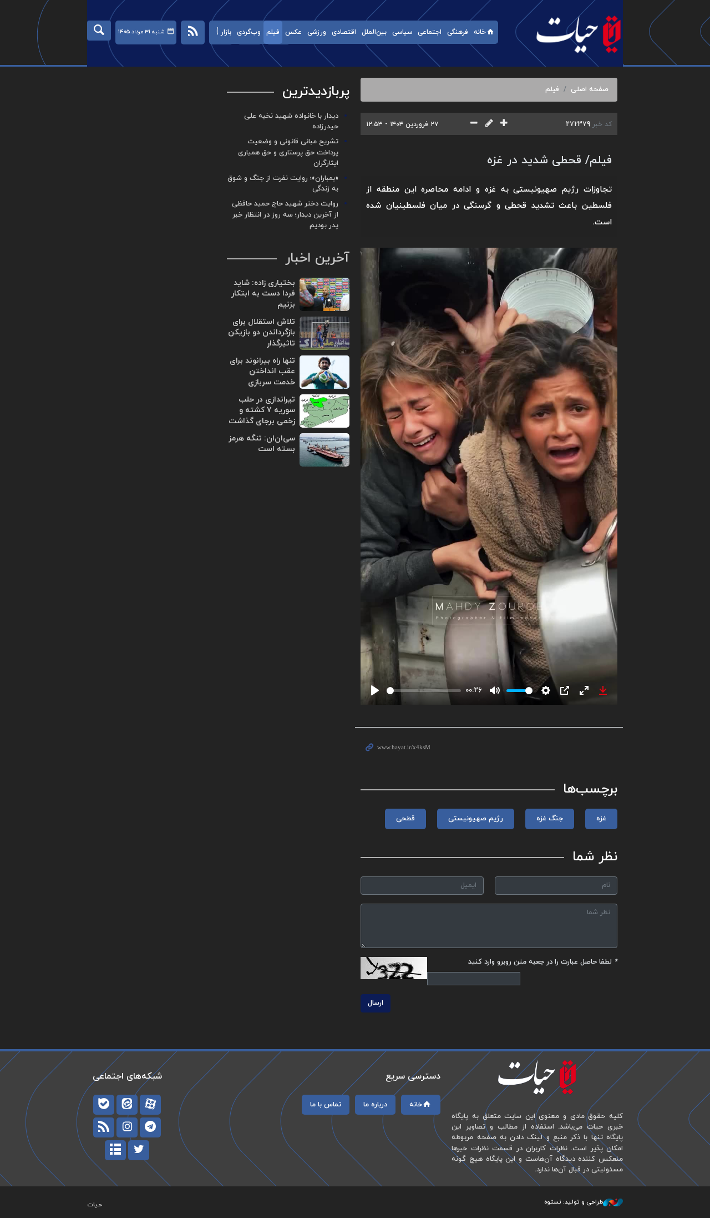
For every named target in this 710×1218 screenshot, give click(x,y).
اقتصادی (344, 32)
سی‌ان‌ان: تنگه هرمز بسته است (262, 444)
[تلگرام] (150, 1127)
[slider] (424, 690)
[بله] (103, 1105)
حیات (573, 33)
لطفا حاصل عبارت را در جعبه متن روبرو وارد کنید (542, 962)
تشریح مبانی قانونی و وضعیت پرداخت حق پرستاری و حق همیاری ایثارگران (288, 152)
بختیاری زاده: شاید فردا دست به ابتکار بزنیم (263, 294)
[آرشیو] (115, 1150)
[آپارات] (150, 1105)
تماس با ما (325, 1105)
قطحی (405, 819)
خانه (480, 32)
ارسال (375, 1003)
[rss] (103, 1127)
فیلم (273, 32)
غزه (601, 819)
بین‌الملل (374, 32)
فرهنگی (457, 32)
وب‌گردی (249, 32)
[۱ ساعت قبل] (324, 294)
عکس (293, 32)
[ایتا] (127, 1105)
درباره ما (375, 1105)
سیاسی (402, 32)
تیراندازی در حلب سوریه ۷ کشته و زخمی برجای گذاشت (262, 410)
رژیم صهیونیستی (475, 819)
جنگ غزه (549, 819)
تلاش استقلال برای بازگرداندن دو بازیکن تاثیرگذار (261, 333)
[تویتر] (138, 1150)
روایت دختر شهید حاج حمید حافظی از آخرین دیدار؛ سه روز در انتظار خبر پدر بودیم (285, 214)
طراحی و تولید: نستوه (573, 1201)
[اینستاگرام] (127, 1127)
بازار (226, 32)
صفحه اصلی (589, 89)
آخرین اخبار (317, 258)
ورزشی (316, 32)
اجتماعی (430, 32)
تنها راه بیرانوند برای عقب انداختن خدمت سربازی (262, 371)
